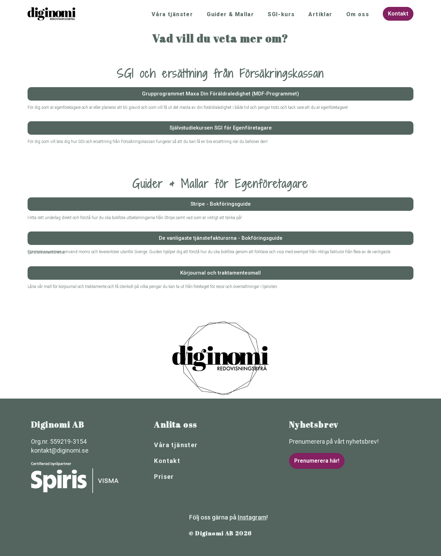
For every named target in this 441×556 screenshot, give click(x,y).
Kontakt (167, 460)
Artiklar (320, 14)
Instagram (252, 517)
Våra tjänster (172, 14)
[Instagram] (180, 516)
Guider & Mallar (230, 14)
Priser (164, 476)
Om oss (357, 14)
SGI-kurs (281, 14)
